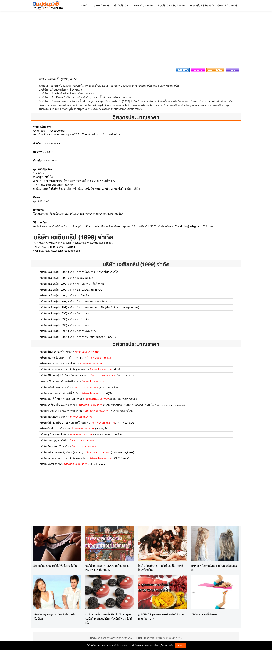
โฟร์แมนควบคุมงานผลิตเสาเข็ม (95, 301)
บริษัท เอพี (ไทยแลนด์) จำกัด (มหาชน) (61, 452)
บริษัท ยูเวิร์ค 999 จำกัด (53, 434)
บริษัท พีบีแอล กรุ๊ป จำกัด (54, 375)
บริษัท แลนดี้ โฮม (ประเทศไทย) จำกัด (61, 398)
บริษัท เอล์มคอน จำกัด (52, 416)
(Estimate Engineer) (110, 452)
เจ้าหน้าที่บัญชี (85, 277)
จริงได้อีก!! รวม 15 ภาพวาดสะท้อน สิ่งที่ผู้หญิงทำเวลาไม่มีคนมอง (107, 568)
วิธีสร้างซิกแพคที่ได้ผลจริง (204, 614)
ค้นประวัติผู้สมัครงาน (171, 5)
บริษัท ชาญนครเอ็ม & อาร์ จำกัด (58, 363)
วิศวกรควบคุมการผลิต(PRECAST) (96, 336)
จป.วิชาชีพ (83, 295)
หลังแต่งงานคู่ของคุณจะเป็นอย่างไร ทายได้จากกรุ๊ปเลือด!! (56, 616)
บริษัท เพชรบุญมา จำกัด (53, 440)
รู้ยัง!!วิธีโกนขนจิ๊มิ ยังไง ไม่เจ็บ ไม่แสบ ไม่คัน (55, 566)
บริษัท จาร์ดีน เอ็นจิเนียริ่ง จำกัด (58, 404)
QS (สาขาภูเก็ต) (88, 428)
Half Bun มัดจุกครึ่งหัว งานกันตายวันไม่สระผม (214, 568)
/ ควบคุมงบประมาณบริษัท (95, 434)
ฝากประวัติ (121, 5)
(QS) (97, 393)
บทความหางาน (143, 5)
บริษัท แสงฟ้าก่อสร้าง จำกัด (55, 387)
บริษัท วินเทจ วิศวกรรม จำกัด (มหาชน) (62, 357)
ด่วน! (105, 369)
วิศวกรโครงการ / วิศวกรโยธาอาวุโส (97, 271)
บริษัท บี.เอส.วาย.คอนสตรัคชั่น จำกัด (61, 410)
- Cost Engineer (85, 464)
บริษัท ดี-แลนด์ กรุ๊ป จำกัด (54, 446)
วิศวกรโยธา (84, 313)
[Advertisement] (136, 40)
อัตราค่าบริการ (227, 5)
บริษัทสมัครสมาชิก (201, 5)
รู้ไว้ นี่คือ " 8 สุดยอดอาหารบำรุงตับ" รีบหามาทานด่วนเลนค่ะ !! (161, 616)
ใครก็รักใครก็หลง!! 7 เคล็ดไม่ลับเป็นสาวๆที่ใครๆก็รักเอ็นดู (160, 568)
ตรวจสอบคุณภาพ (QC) (90, 289)
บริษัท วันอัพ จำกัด (50, 464)
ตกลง (180, 645)
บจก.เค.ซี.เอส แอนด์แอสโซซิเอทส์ (59, 381)
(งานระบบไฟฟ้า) (96, 387)
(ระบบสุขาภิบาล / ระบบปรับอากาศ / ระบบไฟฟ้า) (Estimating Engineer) (132, 404)
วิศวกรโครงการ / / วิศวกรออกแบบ (102, 375)
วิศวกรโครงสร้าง (86, 331)
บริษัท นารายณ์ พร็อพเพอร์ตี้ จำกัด (59, 393)
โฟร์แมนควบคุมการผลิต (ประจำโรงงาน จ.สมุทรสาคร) (108, 307)
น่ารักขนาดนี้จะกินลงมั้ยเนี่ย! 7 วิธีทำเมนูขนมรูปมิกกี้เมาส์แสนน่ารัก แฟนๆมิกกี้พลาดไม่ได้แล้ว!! (108, 618)
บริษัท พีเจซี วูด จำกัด (52, 428)
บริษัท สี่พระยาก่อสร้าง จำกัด (56, 351)
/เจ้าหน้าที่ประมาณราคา (111, 398)
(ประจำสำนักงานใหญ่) (109, 410)
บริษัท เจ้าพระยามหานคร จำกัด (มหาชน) (63, 369)
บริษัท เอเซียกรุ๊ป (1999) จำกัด (136, 264)
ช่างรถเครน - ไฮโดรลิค (90, 283)
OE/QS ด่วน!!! (110, 458)
